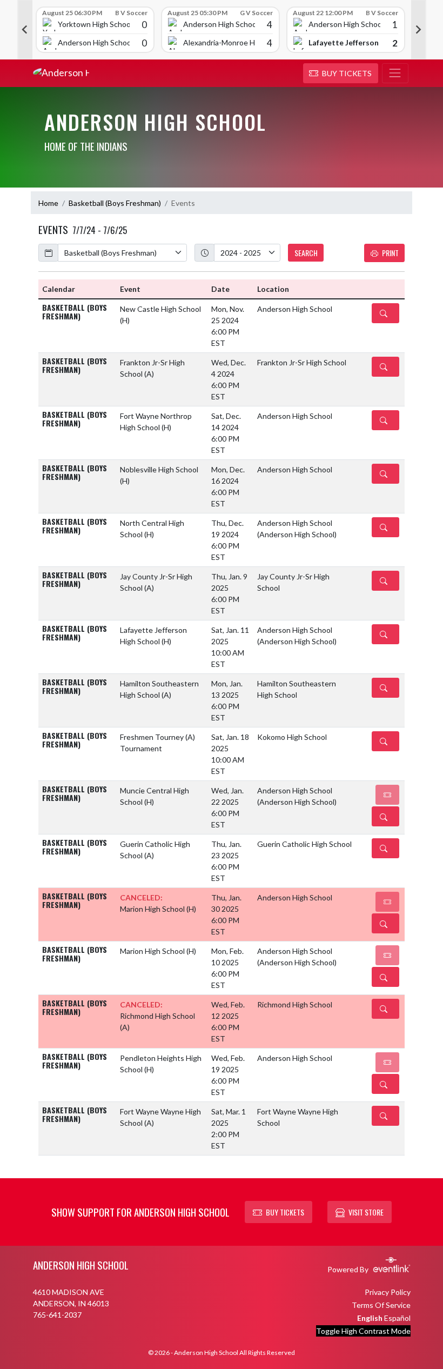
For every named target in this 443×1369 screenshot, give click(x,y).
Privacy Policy (388, 1292)
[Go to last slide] (24, 29)
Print (390, 252)
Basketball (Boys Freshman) (115, 203)
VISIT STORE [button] (366, 1212)
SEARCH (306, 252)
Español (397, 1318)
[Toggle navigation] (395, 73)
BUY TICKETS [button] (285, 1212)
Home (48, 203)
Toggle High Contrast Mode (363, 1330)
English (369, 1318)
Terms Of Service (381, 1305)
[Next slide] (418, 29)
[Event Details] (385, 313)
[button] (340, 73)
